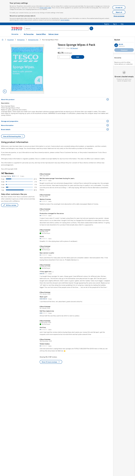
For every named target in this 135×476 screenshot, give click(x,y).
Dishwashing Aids (33, 40)
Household (10, 40)
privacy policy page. (45, 8)
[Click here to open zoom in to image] (5, 91)
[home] (2, 39)
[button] (106, 24)
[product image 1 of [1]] (27, 69)
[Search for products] (91, 28)
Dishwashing (21, 40)
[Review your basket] (116, 45)
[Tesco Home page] (16, 28)
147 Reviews (74, 48)
